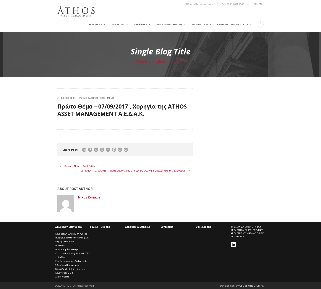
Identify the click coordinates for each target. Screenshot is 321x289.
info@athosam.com (201, 4)
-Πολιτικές (60, 245)
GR (255, 4)
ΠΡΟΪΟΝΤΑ (140, 24)
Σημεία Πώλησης (100, 226)
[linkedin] (234, 245)
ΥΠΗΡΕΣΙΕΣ (118, 24)
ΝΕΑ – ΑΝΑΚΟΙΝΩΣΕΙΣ (169, 24)
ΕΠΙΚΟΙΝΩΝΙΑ (200, 24)
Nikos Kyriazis (89, 197)
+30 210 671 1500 (234, 4)
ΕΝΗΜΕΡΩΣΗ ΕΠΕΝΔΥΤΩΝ (232, 24)
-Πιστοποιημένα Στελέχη (67, 249)
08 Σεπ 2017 (68, 98)
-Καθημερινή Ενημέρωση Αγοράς (71, 233)
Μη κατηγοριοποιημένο (98, 98)
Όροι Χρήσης (203, 226)
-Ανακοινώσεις (62, 276)
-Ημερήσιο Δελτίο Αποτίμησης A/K (72, 237)
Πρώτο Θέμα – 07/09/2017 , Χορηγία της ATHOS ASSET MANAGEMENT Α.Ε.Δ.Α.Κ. (122, 110)
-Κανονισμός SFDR (64, 272)
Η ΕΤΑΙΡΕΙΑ (95, 24)
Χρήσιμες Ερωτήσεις (137, 226)
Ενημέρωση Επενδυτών (68, 226)
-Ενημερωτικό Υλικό (64, 241)
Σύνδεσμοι (166, 226)
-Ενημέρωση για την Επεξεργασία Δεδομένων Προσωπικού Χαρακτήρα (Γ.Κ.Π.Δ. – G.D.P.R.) (71, 265)
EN (260, 4)
